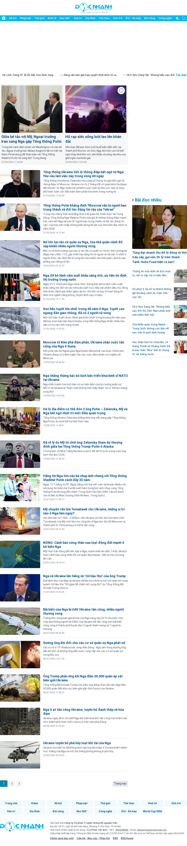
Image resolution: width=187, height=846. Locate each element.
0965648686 (122, 829)
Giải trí (78, 18)
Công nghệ (165, 18)
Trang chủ (11, 803)
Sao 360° (65, 18)
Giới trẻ (117, 18)
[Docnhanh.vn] (21, 827)
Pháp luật (25, 18)
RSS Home (127, 838)
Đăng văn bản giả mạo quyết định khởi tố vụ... (58, 75)
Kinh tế (52, 18)
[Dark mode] (177, 18)
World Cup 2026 (152, 811)
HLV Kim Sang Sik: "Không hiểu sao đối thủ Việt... (124, 75)
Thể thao (104, 18)
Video (34, 803)
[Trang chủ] (3, 18)
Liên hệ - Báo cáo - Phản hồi (93, 838)
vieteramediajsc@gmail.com (152, 829)
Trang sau (120, 783)
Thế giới (40, 18)
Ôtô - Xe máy (133, 18)
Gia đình (90, 18)
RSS (115, 838)
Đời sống (149, 18)
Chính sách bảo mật (62, 838)
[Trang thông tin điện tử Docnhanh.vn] (93, 7)
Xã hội (13, 18)
